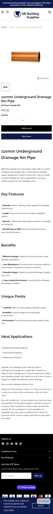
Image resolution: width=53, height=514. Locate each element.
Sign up (38, 475)
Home (4, 27)
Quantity (4, 115)
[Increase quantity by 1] (23, 120)
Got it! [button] (41, 506)
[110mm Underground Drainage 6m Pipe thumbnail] (5, 87)
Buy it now (26, 136)
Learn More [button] (9, 510)
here (31, 384)
